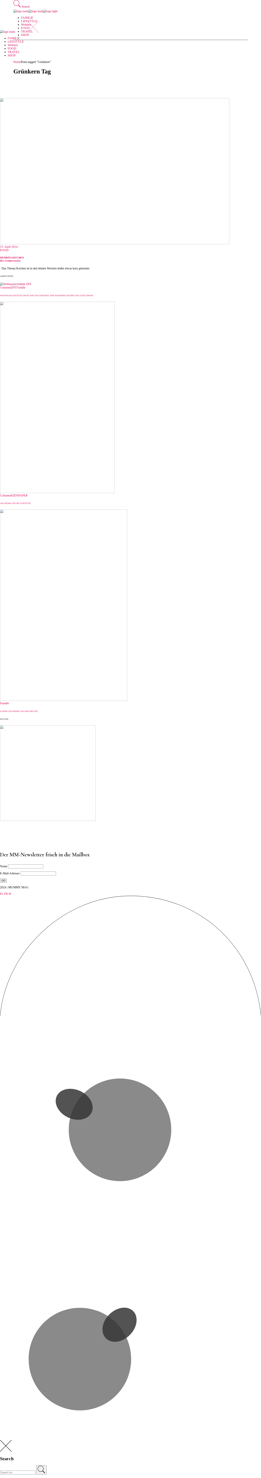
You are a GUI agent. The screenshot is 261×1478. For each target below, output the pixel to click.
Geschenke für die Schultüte (15, 503)
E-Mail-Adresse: (10, 873)
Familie (20, 287)
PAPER (23, 495)
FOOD (4, 250)
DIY (13, 287)
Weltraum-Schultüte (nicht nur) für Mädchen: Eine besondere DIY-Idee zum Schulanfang (47, 295)
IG (1, 893)
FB (6, 893)
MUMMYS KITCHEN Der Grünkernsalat (12, 259)
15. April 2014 (9, 246)
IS (10, 893)
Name (3, 866)
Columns (5, 287)
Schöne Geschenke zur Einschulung (19, 711)
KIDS (14, 495)
